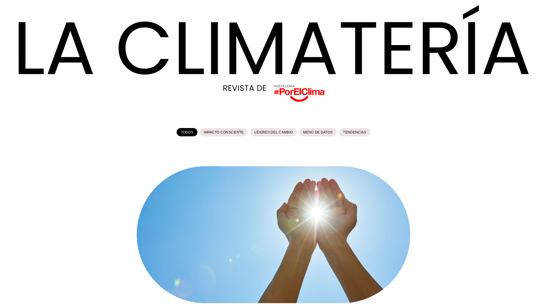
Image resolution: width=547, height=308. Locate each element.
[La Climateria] (273, 40)
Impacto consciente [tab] (224, 132)
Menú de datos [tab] (317, 132)
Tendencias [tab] (354, 132)
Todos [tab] (187, 132)
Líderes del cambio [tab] (273, 132)
